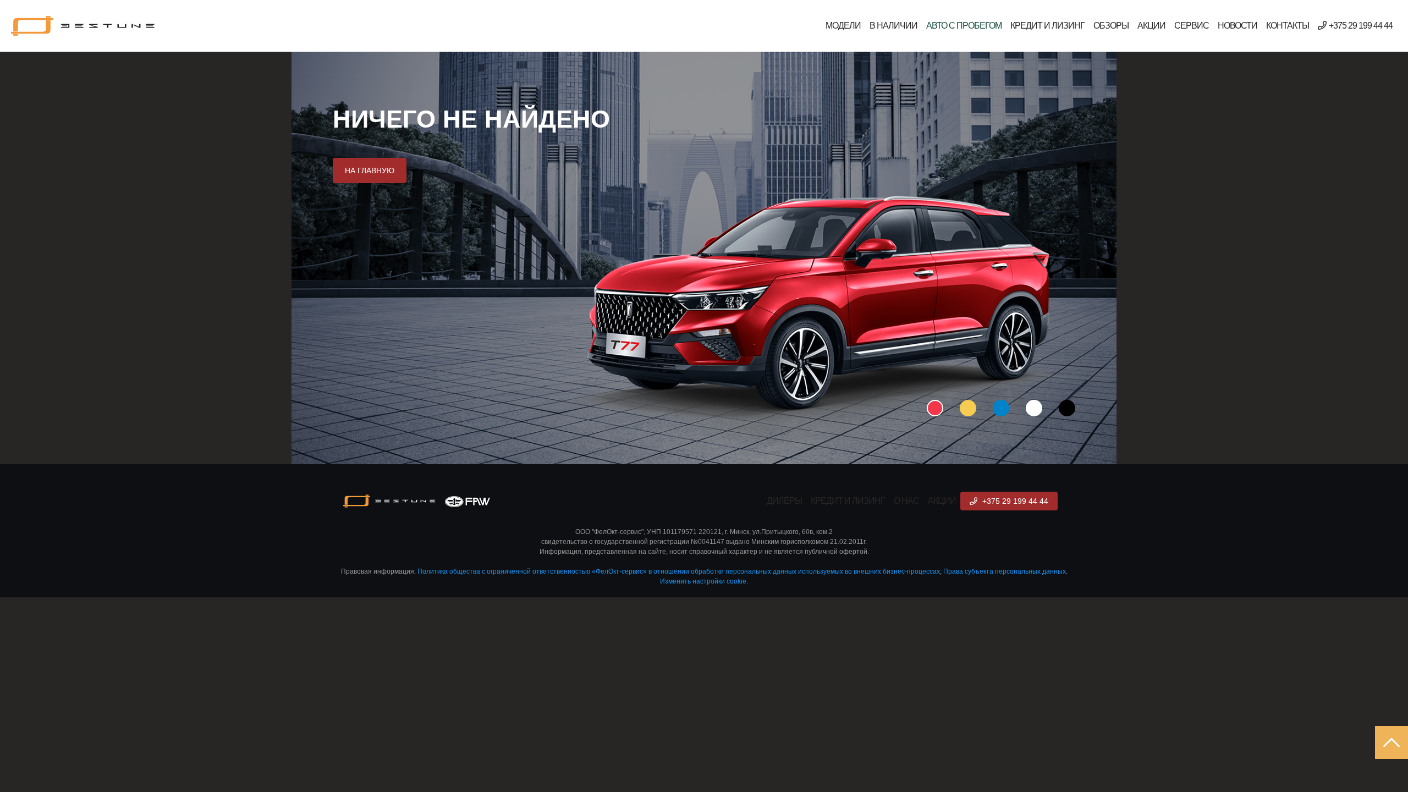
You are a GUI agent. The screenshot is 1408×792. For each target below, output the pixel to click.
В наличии (893, 25)
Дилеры (784, 500)
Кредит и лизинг (1047, 25)
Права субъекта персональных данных (1004, 571)
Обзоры (1111, 25)
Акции (1151, 25)
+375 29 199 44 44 (1361, 25)
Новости (1237, 25)
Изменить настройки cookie (703, 581)
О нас (906, 500)
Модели (843, 25)
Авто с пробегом (964, 25)
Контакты (1287, 25)
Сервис (1191, 25)
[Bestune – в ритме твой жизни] (84, 26)
